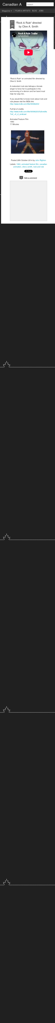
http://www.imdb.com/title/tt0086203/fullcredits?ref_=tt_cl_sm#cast (28, 112)
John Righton (40, 160)
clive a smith (27, 166)
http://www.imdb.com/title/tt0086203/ (24, 104)
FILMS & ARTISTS (22, 10)
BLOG (34, 10)
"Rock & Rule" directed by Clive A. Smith (28, 24)
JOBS (41, 10)
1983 (18, 164)
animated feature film (30, 164)
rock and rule (38, 166)
